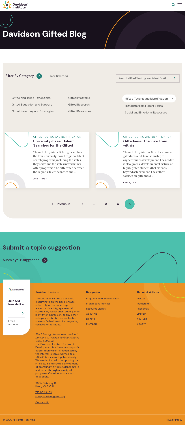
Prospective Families (98, 303)
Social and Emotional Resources (146, 112)
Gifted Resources (79, 111)
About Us (91, 313)
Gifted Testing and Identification (146, 98)
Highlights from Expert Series (144, 106)
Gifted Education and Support (32, 104)
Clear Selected (58, 76)
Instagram (143, 303)
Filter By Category (20, 76)
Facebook (143, 308)
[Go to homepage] (15, 5)
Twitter (141, 298)
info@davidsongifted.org (50, 396)
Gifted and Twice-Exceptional (31, 98)
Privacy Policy (174, 419)
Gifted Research (79, 104)
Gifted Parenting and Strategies (33, 111)
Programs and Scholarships (102, 298)
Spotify (141, 323)
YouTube (142, 318)
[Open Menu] (179, 4)
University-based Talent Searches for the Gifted (53, 143)
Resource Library (96, 308)
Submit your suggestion (21, 260)
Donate (90, 318)
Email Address (13, 322)
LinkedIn (141, 313)
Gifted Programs (79, 98)
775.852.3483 (43, 392)
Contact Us (42, 402)
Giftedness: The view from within (145, 143)
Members (91, 323)
